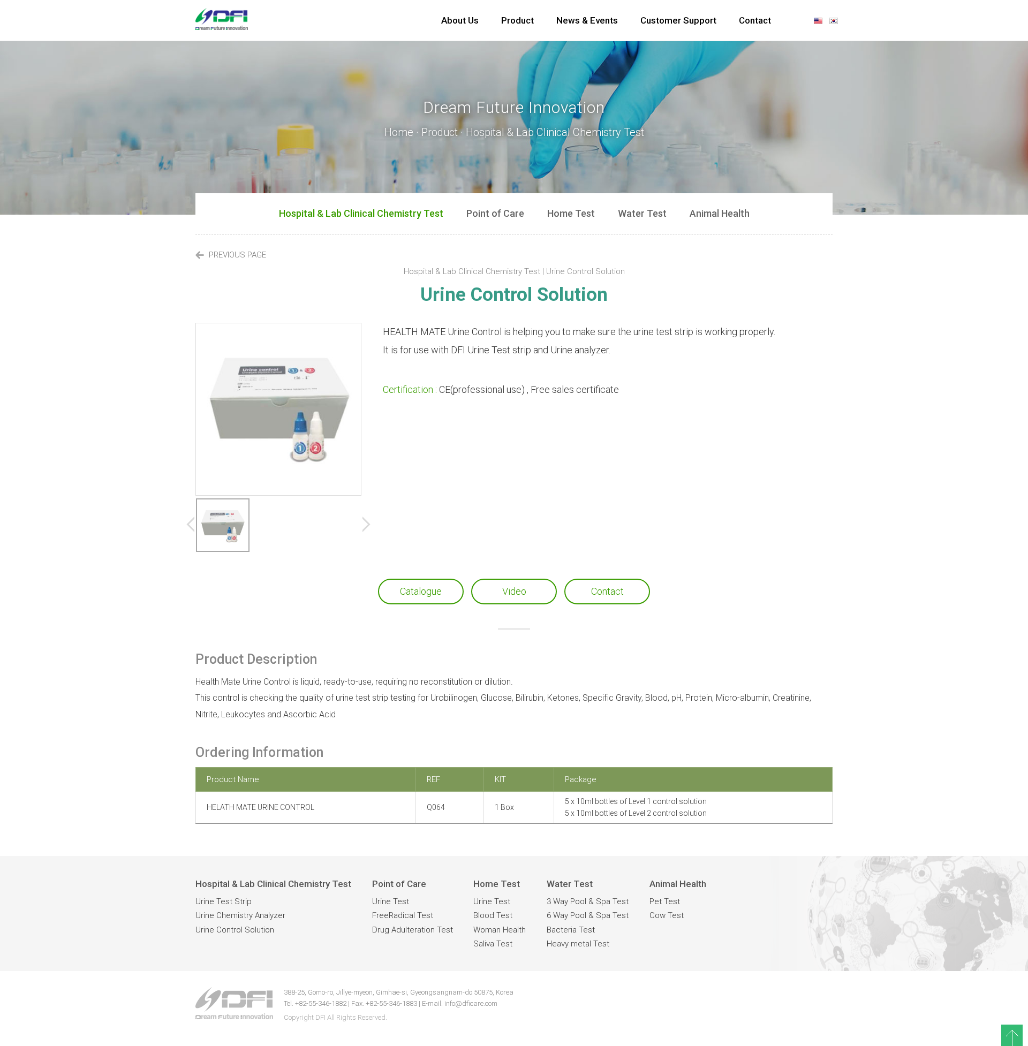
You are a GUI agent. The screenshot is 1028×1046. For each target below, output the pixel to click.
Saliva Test (492, 944)
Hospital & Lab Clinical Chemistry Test (361, 213)
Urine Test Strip (223, 901)
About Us (460, 20)
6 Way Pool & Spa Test (588, 915)
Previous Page (236, 255)
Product (517, 20)
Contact (755, 20)
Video (514, 591)
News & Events (587, 20)
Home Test (571, 213)
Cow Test (666, 915)
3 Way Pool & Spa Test (588, 901)
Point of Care (495, 213)
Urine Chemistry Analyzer (240, 915)
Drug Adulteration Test (412, 930)
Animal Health (720, 213)
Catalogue (421, 591)
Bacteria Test (571, 930)
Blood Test (492, 915)
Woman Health (499, 930)
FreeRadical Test (402, 915)
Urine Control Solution (234, 930)
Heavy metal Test (578, 944)
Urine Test (390, 901)
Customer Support (678, 20)
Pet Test (664, 901)
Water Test (642, 213)
